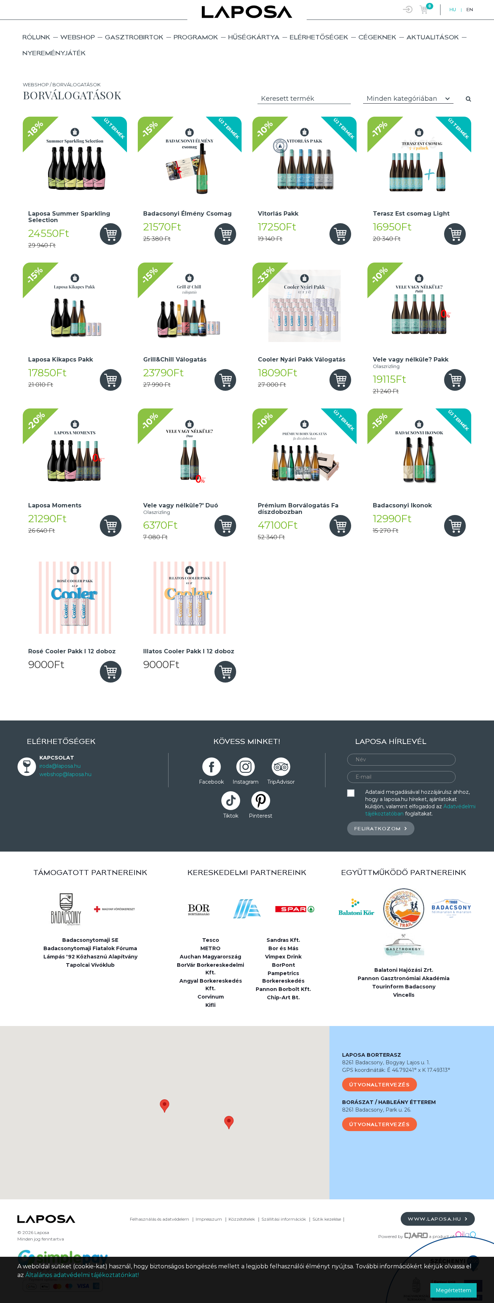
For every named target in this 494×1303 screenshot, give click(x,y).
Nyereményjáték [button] (54, 52)
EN (470, 9)
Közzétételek (242, 1219)
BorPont (283, 965)
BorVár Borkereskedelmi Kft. (210, 969)
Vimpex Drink (283, 956)
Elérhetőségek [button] (319, 37)
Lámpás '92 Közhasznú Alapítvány (90, 956)
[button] (164, 1106)
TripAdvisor (281, 782)
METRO (210, 948)
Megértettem (453, 1290)
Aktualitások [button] (432, 37)
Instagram (246, 782)
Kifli (210, 1005)
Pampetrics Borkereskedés (283, 977)
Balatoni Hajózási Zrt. (403, 970)
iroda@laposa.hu (60, 766)
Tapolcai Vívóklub (90, 965)
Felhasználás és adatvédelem (159, 1219)
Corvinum (210, 997)
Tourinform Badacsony (403, 986)
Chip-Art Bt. (283, 997)
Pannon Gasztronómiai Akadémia (404, 978)
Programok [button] (196, 37)
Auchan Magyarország (210, 956)
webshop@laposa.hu (65, 774)
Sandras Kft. (283, 940)
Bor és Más (283, 948)
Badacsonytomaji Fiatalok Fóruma (90, 948)
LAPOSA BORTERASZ (371, 1055)
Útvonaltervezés (379, 1084)
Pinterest (260, 816)
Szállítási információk (283, 1219)
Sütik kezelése (326, 1219)
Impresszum (209, 1219)
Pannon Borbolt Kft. (283, 989)
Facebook (211, 782)
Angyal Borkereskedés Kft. (210, 985)
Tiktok (230, 816)
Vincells (403, 995)
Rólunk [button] (36, 37)
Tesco (210, 940)
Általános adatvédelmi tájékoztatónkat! (82, 1275)
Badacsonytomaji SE (90, 940)
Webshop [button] (77, 37)
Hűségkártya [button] (254, 37)
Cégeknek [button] (377, 37)
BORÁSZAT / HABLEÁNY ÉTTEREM (389, 1102)
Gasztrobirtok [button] (134, 37)
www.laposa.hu (435, 1218)
